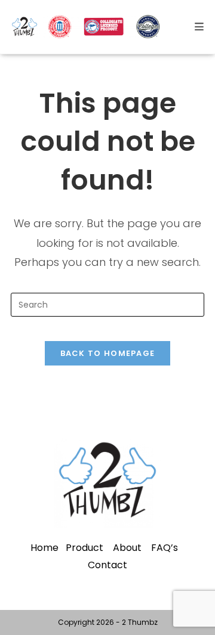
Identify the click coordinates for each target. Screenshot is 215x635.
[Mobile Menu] (199, 27)
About (127, 548)
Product (84, 548)
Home (44, 548)
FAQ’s (164, 548)
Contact (107, 565)
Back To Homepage (107, 353)
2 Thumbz (140, 622)
